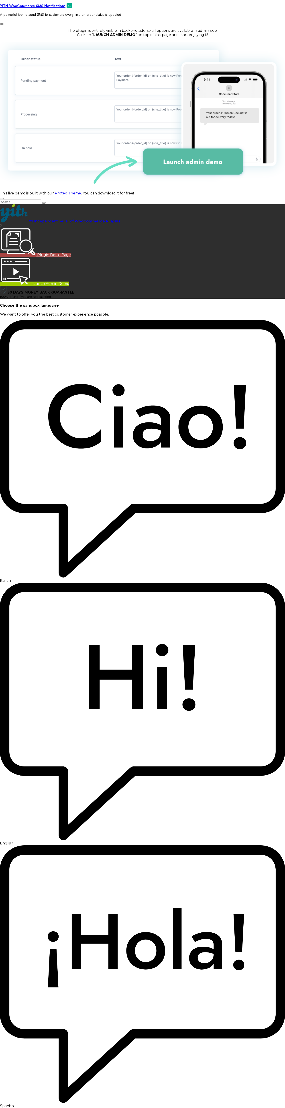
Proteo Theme (68, 193)
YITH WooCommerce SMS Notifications (32, 5)
